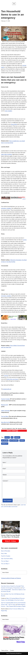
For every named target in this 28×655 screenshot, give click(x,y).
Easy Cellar (4, 553)
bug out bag (14, 124)
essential (17, 437)
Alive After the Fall (5, 422)
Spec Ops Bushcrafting (6, 558)
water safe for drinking (6, 154)
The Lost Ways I (5, 561)
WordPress (19, 653)
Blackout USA (4, 404)
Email (4, 468)
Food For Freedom (5, 556)
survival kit (4, 443)
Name (4, 462)
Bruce (2, 594)
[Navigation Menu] (14, 3)
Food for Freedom (5, 399)
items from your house (12, 379)
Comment (5, 480)
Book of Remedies (5, 551)
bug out (7, 437)
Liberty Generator (5, 410)
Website (5, 474)
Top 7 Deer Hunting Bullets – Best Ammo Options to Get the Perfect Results (13, 589)
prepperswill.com (7, 389)
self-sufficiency (14, 440)
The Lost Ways (4, 416)
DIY (12, 437)
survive (24, 239)
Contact (12, 650)
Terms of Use (4, 650)
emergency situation (6, 208)
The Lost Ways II (5, 563)
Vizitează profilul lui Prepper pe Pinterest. (11, 578)
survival (6, 375)
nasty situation (8, 110)
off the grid (5, 440)
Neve (7, 653)
